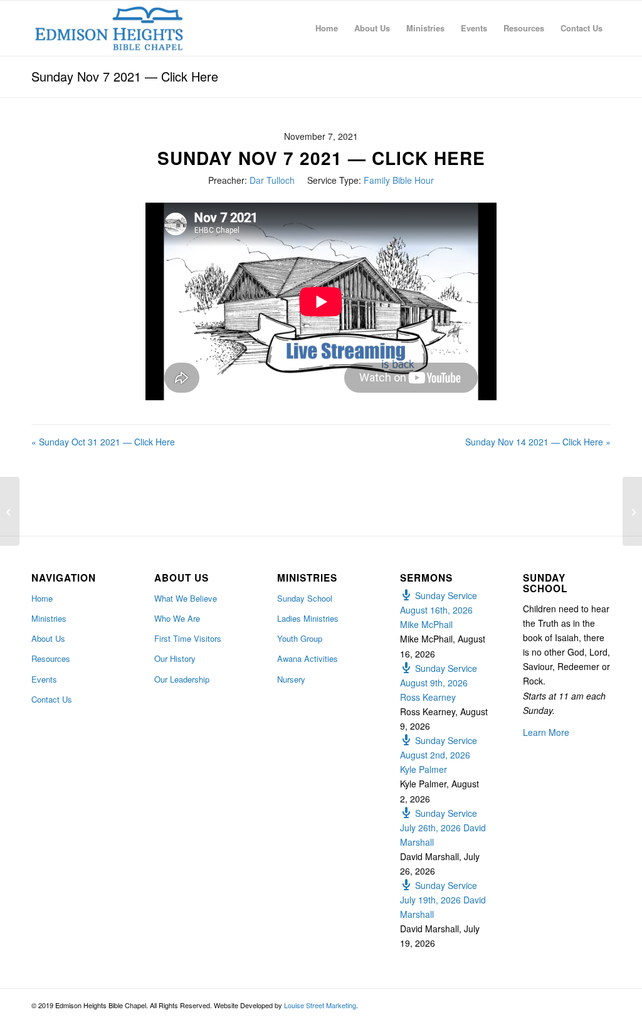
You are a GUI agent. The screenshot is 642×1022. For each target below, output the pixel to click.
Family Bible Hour (399, 180)
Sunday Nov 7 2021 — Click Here (124, 76)
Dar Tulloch (272, 180)
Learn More (546, 732)
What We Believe (185, 598)
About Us (48, 638)
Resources (50, 658)
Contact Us (51, 699)
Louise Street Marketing (320, 1005)
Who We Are (177, 618)
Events (44, 679)
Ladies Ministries (308, 618)
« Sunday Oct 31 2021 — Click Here (103, 441)
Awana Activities (307, 658)
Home (42, 598)
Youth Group (299, 638)
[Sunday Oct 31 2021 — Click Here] (9, 511)
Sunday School (304, 598)
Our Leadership (181, 679)
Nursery (291, 679)
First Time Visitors (187, 638)
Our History (175, 658)
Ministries (48, 618)
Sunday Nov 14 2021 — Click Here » (538, 441)
